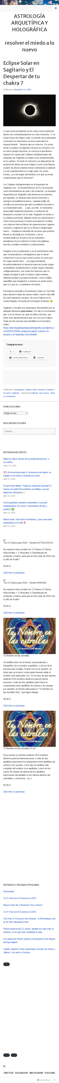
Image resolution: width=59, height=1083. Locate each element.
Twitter (8, 1073)
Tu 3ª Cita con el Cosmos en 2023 (19, 912)
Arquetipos (19, 390)
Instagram (36, 1073)
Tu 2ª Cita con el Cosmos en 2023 (19, 898)
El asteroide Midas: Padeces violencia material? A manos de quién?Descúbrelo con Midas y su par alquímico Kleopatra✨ (27, 489)
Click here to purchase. (14, 573)
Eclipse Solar (31, 390)
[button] (6, 964)
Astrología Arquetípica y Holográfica (29, 23)
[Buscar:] (29, 431)
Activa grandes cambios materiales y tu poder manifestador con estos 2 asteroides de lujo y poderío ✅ (25, 505)
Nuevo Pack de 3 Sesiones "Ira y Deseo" (23, 905)
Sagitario (15, 393)
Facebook (21, 1073)
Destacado (8, 891)
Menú (56, 8)
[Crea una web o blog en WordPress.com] (4, 1066)
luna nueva (44, 393)
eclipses (34, 393)
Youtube (49, 1073)
